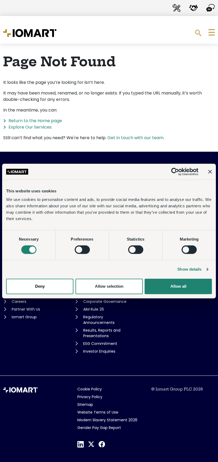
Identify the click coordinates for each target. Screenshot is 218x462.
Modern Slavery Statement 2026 (107, 420)
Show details (189, 269)
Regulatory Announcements (99, 319)
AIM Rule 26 (93, 309)
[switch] (82, 249)
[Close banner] (210, 172)
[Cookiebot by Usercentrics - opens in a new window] (175, 172)
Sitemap (85, 404)
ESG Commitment (100, 343)
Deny (40, 286)
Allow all (178, 286)
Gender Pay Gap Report (99, 427)
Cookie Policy (89, 389)
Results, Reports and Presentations (101, 333)
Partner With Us (26, 309)
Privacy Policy (89, 396)
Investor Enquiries (99, 351)
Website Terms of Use (97, 412)
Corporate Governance (105, 301)
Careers (19, 301)
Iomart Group (24, 317)
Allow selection (109, 286)
